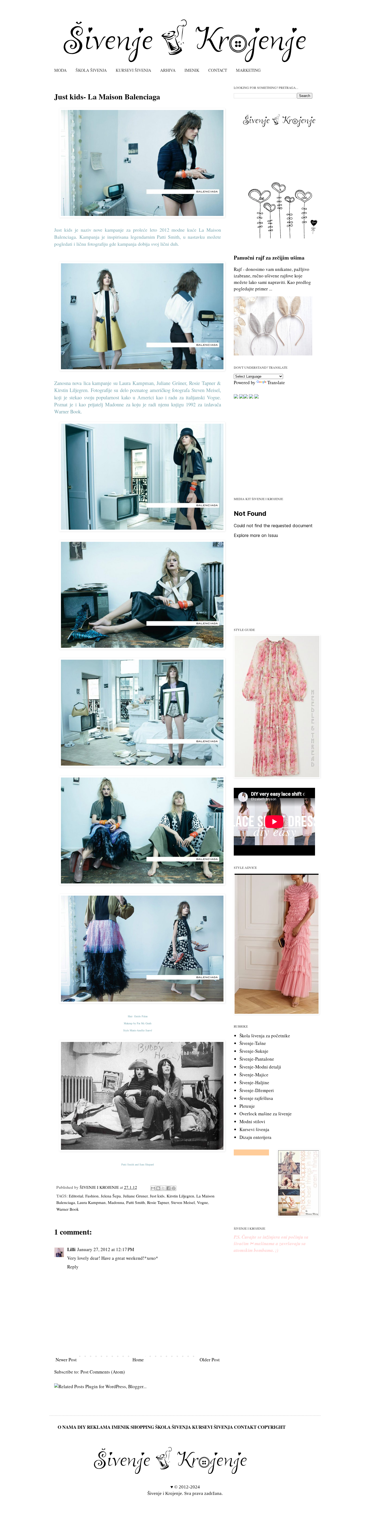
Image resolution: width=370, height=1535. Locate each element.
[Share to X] (163, 1188)
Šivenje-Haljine (254, 1082)
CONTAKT (245, 1427)
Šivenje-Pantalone (256, 1059)
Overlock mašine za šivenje (265, 1113)
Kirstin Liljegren (180, 1196)
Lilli (71, 1249)
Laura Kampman (91, 1202)
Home (138, 1359)
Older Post (210, 1359)
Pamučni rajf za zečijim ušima (269, 257)
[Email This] (153, 1188)
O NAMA (67, 1427)
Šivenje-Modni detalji (260, 1067)
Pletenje (247, 1106)
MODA (60, 70)
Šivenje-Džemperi (256, 1090)
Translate (276, 382)
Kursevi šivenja (254, 1129)
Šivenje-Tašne (252, 1043)
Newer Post (66, 1359)
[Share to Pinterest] (173, 1188)
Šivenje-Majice (253, 1074)
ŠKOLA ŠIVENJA (91, 70)
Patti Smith (135, 1202)
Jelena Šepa (111, 1196)
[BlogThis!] (158, 1188)
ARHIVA (168, 70)
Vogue (202, 1202)
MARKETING (248, 70)
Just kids (157, 1196)
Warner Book (67, 1209)
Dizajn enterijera (255, 1137)
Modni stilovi (252, 1121)
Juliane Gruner (135, 1196)
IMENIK (191, 70)
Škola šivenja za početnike (264, 1035)
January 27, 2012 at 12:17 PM (105, 1249)
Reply (73, 1267)
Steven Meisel (183, 1202)
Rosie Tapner (158, 1202)
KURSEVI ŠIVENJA (133, 70)
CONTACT (217, 70)
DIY (81, 1427)
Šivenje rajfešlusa (256, 1098)
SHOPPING (142, 1427)
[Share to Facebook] (168, 1188)
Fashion (92, 1196)
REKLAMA (99, 1427)
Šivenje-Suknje (253, 1051)
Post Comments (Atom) (102, 1372)
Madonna (116, 1202)
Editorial (76, 1196)
